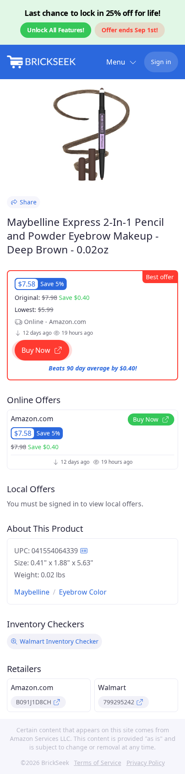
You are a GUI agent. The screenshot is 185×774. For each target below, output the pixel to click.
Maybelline (31, 592)
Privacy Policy (145, 763)
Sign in (161, 62)
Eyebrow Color (83, 592)
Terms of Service (97, 763)
